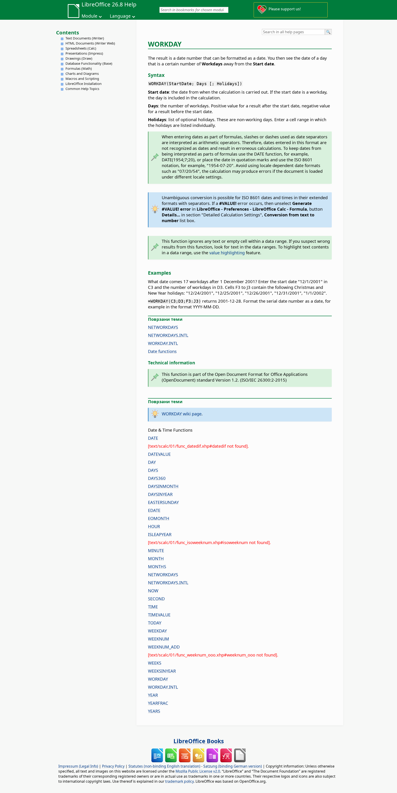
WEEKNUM (158, 639)
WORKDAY (158, 679)
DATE (153, 438)
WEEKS (154, 663)
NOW (153, 590)
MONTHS (157, 566)
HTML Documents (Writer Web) (90, 43)
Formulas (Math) (78, 68)
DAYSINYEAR (160, 494)
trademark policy (179, 781)
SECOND (156, 598)
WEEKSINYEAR (162, 671)
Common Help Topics (82, 88)
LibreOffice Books (198, 741)
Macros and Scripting (82, 78)
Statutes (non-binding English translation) (164, 766)
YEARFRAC (158, 703)
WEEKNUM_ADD (164, 647)
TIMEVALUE (159, 614)
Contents (67, 32)
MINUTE (156, 550)
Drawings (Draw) (78, 58)
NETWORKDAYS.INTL (168, 335)
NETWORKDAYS (163, 327)
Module (89, 16)
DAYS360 (157, 478)
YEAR (153, 695)
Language (120, 16)
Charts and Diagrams (82, 73)
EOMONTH (158, 518)
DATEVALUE (159, 454)
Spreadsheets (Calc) (80, 48)
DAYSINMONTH (163, 486)
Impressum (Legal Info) (78, 766)
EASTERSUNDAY (163, 502)
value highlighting (227, 252)
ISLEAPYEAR (159, 534)
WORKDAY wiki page (181, 413)
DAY (152, 462)
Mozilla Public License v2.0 (198, 771)
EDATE (154, 510)
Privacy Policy (113, 766)
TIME (153, 606)
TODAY (154, 622)
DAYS (153, 470)
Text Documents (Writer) (84, 38)
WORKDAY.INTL (163, 343)
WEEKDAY (157, 631)
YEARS (154, 711)
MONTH (156, 558)
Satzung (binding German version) (232, 766)
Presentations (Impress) (84, 53)
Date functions (162, 351)
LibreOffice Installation (83, 83)
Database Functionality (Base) (88, 63)
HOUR (154, 526)
